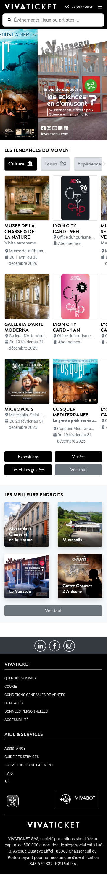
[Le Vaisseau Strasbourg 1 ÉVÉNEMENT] (26, 576)
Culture (16, 164)
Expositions (28, 456)
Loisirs (50, 164)
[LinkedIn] (40, 645)
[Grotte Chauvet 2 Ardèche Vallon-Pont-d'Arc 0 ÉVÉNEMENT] (80, 576)
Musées (78, 456)
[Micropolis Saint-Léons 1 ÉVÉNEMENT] (80, 524)
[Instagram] (69, 645)
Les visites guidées (28, 469)
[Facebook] (55, 645)
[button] (98, 6)
